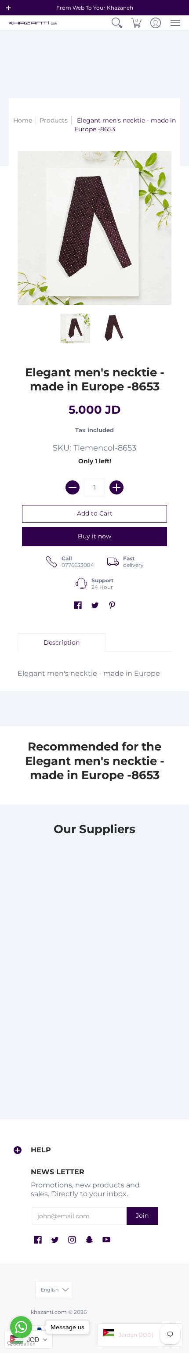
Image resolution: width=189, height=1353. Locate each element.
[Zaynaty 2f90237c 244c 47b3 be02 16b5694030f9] (139, 944)
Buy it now (94, 536)
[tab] (61, 642)
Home (22, 120)
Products (54, 120)
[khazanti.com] (33, 23)
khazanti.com (49, 1312)
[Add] (116, 487)
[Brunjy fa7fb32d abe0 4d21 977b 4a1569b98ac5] (139, 859)
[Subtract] (72, 487)
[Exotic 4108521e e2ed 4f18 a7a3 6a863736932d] (139, 1030)
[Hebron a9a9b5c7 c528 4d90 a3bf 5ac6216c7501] (49, 1030)
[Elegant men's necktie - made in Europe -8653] (76, 328)
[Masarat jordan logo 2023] (49, 944)
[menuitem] (117, 22)
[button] (8, 8)
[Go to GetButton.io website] (21, 1344)
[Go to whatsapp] (21, 1327)
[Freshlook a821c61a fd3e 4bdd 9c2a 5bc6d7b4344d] (49, 859)
